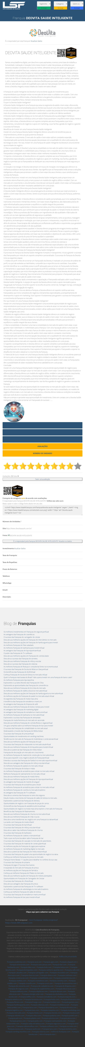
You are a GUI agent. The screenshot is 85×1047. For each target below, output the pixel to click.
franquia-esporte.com (66, 997)
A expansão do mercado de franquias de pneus (21, 868)
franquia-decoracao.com (65, 989)
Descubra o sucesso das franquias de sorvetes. (21, 658)
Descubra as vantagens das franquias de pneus (21, 884)
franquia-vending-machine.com (18, 1031)
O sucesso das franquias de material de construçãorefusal (25, 843)
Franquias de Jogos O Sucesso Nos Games (19, 865)
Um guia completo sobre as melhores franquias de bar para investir (28, 726)
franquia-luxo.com (32, 1010)
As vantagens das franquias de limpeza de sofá (21, 704)
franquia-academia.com (16, 962)
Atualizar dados (36, 41)
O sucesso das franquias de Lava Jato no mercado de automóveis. (27, 841)
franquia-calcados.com (18, 973)
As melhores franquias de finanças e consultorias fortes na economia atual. (31, 667)
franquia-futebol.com (51, 1002)
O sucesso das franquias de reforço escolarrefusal (22, 827)
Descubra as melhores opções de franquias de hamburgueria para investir (31, 642)
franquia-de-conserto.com (19, 986)
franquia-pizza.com (67, 1018)
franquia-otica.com (33, 1015)
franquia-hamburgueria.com (18, 1005)
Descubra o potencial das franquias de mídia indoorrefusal (25, 852)
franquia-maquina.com (50, 1010)
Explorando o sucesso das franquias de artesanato (22, 717)
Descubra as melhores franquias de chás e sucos (21, 817)
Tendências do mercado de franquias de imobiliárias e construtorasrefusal (31, 739)
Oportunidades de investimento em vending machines (24, 736)
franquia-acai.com (34, 962)
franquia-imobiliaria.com (59, 1005)
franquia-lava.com (29, 1007)
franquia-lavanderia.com (48, 1007)
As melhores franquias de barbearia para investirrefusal (24, 648)
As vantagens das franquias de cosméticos (19, 634)
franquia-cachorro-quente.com (51, 970)
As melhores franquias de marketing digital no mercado (24, 849)
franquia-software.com (49, 1026)
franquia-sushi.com (33, 1029)
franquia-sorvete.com (68, 1026)
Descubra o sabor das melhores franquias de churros (23, 830)
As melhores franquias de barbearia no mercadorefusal (24, 715)
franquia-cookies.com (17, 981)
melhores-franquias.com (60, 1031)
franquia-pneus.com (18, 1021)
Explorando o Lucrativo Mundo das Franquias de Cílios (24, 683)
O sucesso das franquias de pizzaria (17, 862)
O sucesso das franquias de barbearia (17, 833)
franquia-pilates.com (32, 1018)
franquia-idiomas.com (39, 1005)
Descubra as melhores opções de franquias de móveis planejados (28, 876)
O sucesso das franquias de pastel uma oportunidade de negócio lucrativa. (31, 854)
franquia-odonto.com (15, 1015)
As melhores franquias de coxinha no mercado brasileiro (24, 790)
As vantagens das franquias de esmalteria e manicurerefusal (25, 712)
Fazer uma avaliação (42, 479)
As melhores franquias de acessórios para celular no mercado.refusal (29, 771)
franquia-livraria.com (68, 1007)
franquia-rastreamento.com (55, 1021)
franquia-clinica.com (48, 975)
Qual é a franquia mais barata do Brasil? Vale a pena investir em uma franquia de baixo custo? (38, 677)
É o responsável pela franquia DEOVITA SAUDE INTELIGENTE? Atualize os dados (42, 541)
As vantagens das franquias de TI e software (19, 793)
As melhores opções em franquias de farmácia (21, 870)
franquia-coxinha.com (58, 981)
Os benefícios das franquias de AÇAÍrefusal (19, 672)
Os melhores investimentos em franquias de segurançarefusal (26, 632)
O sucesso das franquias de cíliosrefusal (18, 881)
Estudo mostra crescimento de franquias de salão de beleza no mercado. (30, 798)
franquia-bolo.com (44, 967)
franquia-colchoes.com (67, 975)
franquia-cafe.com (72, 970)
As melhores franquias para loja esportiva (19, 680)
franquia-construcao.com (18, 978)
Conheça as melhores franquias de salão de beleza (22, 892)
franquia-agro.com (50, 962)
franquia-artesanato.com (19, 964)
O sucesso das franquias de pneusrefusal (19, 734)
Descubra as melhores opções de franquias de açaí (22, 742)
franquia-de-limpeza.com (65, 986)
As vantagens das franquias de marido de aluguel (21, 782)
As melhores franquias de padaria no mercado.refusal (23, 766)
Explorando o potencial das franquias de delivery (22, 801)
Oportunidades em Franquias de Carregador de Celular (24, 878)
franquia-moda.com (34, 1013)
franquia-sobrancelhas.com (27, 1026)
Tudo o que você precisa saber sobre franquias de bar (23, 838)
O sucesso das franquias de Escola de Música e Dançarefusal (26, 669)
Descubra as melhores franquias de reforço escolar (22, 661)
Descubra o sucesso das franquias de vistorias (20, 664)
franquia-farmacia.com (33, 999)
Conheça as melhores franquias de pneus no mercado (23, 857)
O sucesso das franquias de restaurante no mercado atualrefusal (27, 744)
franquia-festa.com (51, 999)
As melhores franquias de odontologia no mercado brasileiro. (26, 889)
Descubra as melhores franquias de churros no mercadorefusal (27, 814)
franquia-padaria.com (51, 1015)
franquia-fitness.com (15, 1002)
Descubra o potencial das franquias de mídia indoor (23, 750)
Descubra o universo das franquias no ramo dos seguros (24, 795)
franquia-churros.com (30, 975)
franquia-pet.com (15, 1018)
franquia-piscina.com (50, 1018)
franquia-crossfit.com (26, 983)
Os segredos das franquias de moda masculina (21, 699)
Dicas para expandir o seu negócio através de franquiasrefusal (26, 758)
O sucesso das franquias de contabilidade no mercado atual (26, 728)
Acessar (44, 8)
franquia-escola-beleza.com (56, 994)
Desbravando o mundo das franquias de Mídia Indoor (23, 731)
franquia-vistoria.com (40, 1031)
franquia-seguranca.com (56, 1023)
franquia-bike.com (28, 967)
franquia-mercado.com (16, 1013)
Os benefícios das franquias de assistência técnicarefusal (24, 806)
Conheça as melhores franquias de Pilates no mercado (24, 873)
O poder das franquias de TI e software (18, 653)
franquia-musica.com (71, 1013)
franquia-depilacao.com (38, 991)
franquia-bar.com (59, 964)
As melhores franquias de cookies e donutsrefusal (22, 835)
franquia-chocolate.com (59, 973)
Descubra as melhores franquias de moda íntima (21, 776)
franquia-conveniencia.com (64, 978)
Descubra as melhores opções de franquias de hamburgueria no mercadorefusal (33, 693)
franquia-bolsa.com (61, 967)
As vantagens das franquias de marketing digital (21, 709)
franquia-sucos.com (16, 1029)
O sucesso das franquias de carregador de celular (22, 637)
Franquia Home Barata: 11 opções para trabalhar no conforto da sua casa (30, 860)
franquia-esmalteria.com (46, 997)
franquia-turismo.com (67, 1029)
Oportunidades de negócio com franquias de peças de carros (26, 803)
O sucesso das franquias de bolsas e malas (19, 768)
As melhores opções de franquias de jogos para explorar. (25, 846)
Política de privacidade (68, 956)
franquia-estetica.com (13, 999)
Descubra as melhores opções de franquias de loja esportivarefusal (28, 779)
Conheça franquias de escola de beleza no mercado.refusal (25, 675)
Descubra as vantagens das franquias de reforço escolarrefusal (26, 763)
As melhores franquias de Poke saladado (18, 645)
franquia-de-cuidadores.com (42, 986)
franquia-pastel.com (70, 1015)
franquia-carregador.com (38, 973)
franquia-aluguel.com (68, 962)
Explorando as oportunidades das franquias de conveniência (26, 685)
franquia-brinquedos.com (27, 970)
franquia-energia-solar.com (33, 994)
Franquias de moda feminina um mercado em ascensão (24, 720)
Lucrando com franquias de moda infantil (19, 822)
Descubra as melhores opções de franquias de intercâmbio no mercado (30, 640)
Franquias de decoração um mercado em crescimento (24, 752)
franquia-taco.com (49, 1029)
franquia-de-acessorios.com (65, 983)
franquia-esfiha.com (27, 997)
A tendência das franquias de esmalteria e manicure (23, 701)
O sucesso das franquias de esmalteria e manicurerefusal (25, 894)
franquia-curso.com (45, 983)
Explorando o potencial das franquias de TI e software (23, 886)
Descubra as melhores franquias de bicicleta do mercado (25, 688)
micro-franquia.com (47, 1034)
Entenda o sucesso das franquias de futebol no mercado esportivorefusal (30, 760)
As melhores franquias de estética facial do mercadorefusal (25, 691)
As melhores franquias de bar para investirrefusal (22, 897)
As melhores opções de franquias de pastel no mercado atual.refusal (29, 696)
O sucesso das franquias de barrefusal (18, 825)
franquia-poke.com (34, 1021)
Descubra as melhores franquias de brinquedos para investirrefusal (28, 747)
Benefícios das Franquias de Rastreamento (19, 811)
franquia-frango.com (33, 1002)
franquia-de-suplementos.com (42, 989)
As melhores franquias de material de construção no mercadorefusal (29, 755)
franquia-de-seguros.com (18, 989)
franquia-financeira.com (70, 999)
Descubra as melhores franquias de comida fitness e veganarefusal (28, 723)
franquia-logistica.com (14, 1010)
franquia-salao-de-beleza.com (32, 1023)
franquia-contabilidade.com (41, 978)
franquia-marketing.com (70, 1010)
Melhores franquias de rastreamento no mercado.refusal (24, 774)
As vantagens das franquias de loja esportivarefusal (22, 650)
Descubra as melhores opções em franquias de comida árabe (26, 656)
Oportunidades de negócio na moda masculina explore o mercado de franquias (33, 809)
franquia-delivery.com (18, 991)
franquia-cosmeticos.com (38, 981)
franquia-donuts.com (57, 991)
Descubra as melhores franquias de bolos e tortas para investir (26, 707)
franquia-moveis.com (52, 1013)
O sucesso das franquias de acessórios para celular (22, 784)
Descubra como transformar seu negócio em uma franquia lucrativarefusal (31, 819)
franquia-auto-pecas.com (41, 964)
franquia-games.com (70, 1002)
